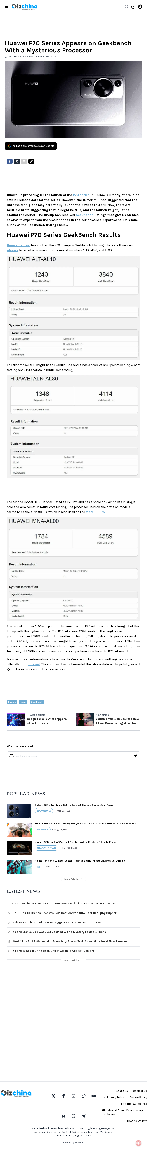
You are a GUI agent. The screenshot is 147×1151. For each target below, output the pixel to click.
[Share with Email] (24, 161)
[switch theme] (133, 6)
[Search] (126, 6)
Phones (12, 702)
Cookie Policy (138, 1097)
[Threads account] (73, 1116)
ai (38, 866)
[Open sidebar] (7, 6)
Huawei (34, 664)
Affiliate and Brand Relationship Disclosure (122, 1112)
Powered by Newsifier (73, 1142)
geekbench (36, 702)
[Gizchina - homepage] (24, 7)
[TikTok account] (83, 1096)
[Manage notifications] (138, 1143)
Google (42, 829)
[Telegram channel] (83, 1116)
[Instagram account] (73, 1096)
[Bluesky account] (63, 1116)
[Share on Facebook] (10, 161)
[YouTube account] (93, 1096)
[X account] (53, 1096)
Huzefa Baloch (19, 56)
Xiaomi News (46, 848)
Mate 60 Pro (95, 512)
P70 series (81, 195)
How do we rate (137, 1121)
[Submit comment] (135, 756)
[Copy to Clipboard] (31, 161)
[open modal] (140, 6)
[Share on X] (17, 161)
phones (12, 250)
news (23, 702)
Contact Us (140, 1091)
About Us (122, 1091)
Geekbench (84, 215)
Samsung (44, 811)
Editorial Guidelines (134, 1103)
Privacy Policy (115, 1097)
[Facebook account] (63, 1096)
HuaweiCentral (18, 245)
